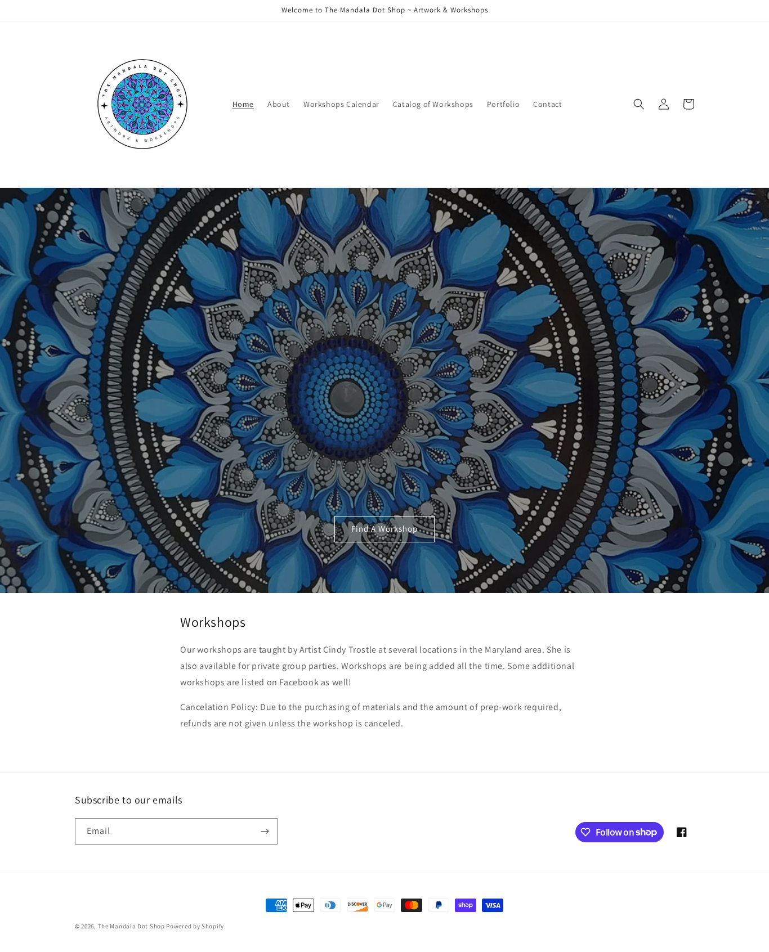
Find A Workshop (384, 528)
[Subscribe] (264, 831)
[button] (639, 104)
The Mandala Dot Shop (131, 926)
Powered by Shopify (195, 926)
